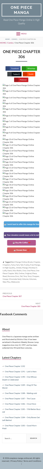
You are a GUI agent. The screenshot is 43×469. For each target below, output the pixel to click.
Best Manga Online (19, 262)
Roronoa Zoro (13, 276)
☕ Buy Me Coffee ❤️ (21, 243)
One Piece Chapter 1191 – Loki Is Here (20, 371)
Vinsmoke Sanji (15, 279)
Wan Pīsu (6, 282)
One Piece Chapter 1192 (15, 366)
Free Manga (35, 265)
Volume (25, 279)
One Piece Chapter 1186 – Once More (20, 404)
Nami (9, 270)
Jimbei (18, 267)
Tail (21, 276)
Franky (26, 265)
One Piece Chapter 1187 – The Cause (20, 398)
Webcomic (15, 282)
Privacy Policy (16, 461)
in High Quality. (9, 267)
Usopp (5, 279)
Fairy (13, 265)
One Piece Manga (21, 10)
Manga (25, 267)
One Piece (31, 270)
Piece (34, 273)
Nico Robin (17, 270)
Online (21, 273)
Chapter (36, 262)
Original (28, 273)
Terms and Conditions (32, 461)
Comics (10, 43)
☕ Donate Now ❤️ (21, 250)
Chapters (6, 265)
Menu (24, 33)
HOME (3, 43)
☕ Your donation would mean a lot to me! (21, 235)
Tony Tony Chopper (31, 276)
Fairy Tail (19, 265)
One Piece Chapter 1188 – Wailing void (21, 393)
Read (5, 276)
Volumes (32, 279)
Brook (30, 262)
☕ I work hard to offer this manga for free (21, 224)
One (24, 270)
